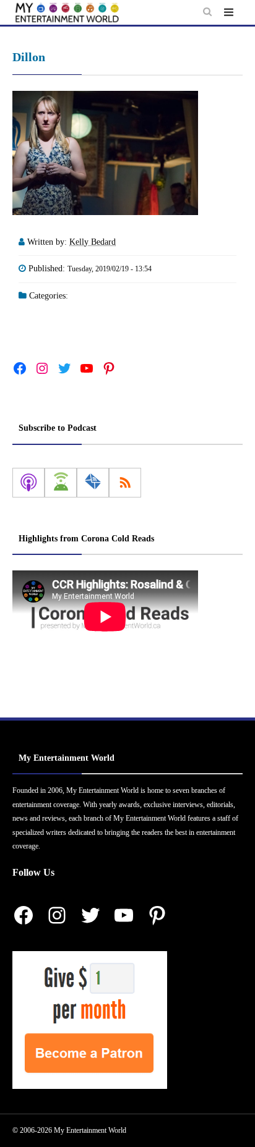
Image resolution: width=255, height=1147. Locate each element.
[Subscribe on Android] (61, 482)
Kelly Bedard (92, 242)
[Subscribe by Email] (93, 482)
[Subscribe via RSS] (125, 482)
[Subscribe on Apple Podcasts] (28, 482)
